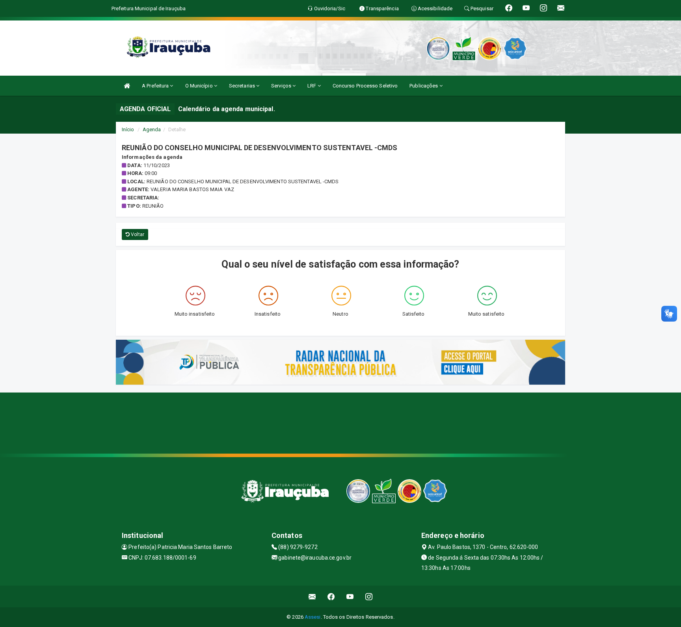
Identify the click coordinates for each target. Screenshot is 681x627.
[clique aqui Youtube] (350, 596)
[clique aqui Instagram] (369, 596)
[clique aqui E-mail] (312, 596)
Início (128, 129)
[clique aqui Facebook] (331, 596)
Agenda (152, 129)
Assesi (313, 617)
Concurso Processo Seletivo (365, 86)
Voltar (137, 234)
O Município (199, 86)
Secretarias (242, 86)
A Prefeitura (156, 86)
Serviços (281, 86)
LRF (312, 86)
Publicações (424, 86)
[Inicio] (127, 86)
